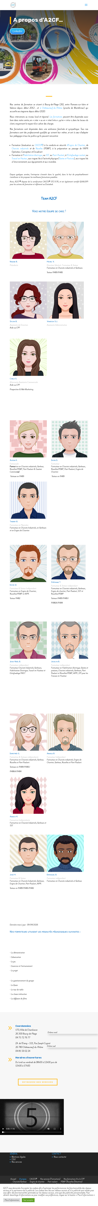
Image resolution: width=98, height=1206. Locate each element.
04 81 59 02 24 (22, 1051)
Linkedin (17, 31)
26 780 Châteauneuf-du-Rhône (29, 1047)
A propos (22, 1179)
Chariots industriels (20, 148)
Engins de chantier (37, 1181)
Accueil (13, 1179)
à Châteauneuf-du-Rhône (51, 108)
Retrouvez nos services (37, 1082)
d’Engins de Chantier (76, 145)
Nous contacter (60, 1157)
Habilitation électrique (33, 155)
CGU (14, 1159)
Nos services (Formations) (50, 1179)
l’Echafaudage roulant (76, 155)
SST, (47, 155)
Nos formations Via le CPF (74, 1179)
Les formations (56, 116)
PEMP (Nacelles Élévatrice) (71, 1181)
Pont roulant (52, 1181)
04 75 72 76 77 (22, 1037)
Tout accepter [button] (28, 1200)
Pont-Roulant (58, 155)
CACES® (39, 145)
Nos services (17, 1162)
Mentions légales (19, 1157)
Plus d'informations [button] (12, 1200)
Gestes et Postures (66, 158)
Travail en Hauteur (19, 158)
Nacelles (39, 148)
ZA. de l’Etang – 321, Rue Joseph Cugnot (32, 1043)
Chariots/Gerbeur (20, 1181)
